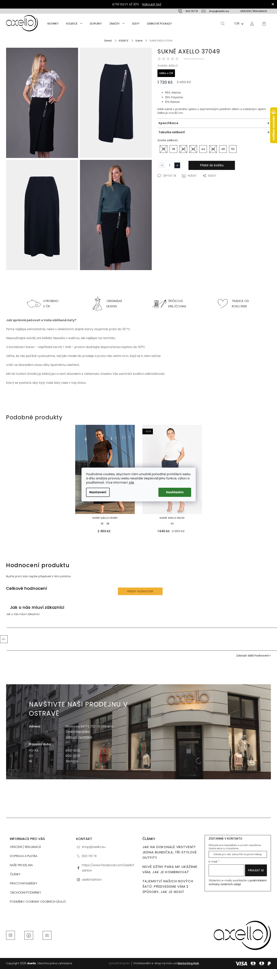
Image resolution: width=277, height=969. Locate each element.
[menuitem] (53, 24)
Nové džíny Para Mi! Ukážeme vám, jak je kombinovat (170, 869)
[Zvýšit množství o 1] (177, 165)
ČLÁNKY (15, 874)
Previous (4, 639)
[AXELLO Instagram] (10, 935)
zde (131, 482)
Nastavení (97, 492)
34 (172, 523)
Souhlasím (175, 492)
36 (102, 523)
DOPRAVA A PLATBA (23, 856)
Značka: (167, 65)
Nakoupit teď (151, 4)
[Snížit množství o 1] (162, 165)
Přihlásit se (256, 870)
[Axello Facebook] (28, 935)
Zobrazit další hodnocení (252, 655)
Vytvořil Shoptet (119, 963)
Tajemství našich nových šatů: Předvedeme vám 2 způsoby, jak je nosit (167, 886)
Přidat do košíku (212, 165)
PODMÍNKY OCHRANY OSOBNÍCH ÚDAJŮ (38, 901)
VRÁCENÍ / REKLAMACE (253, 11)
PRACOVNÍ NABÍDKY (23, 883)
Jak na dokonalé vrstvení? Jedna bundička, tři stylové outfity (169, 852)
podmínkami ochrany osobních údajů (238, 882)
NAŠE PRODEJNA (21, 865)
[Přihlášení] (252, 23)
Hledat (223, 23)
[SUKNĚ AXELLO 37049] (42, 103)
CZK (236, 23)
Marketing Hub (188, 963)
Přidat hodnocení (140, 591)
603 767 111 (89, 856)
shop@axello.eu (93, 847)
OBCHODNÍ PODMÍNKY (25, 892)
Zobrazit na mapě (78, 737)
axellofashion (92, 879)
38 (107, 523)
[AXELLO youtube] (47, 935)
